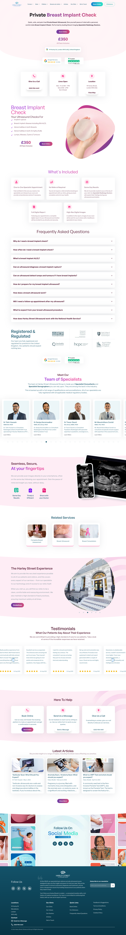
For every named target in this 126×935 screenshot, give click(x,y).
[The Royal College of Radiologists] (58, 334)
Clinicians (109, 4)
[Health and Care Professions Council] (80, 344)
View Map (91, 93)
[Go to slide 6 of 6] (100, 612)
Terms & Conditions (99, 906)
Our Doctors (50, 913)
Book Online (97, 4)
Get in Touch (83, 4)
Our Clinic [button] (73, 4)
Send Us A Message (20, 921)
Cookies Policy (97, 913)
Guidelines (17, 605)
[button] (8, 442)
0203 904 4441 (34, 88)
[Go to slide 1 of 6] (79, 612)
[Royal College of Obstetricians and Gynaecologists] (103, 334)
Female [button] (30, 4)
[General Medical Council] (80, 334)
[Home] (17, 4)
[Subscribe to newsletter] (113, 885)
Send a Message (63, 730)
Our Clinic (49, 906)
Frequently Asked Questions (78, 913)
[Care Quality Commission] (58, 344)
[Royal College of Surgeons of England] (103, 344)
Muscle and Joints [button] (55, 4)
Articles (66, 4)
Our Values (49, 910)
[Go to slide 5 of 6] (96, 612)
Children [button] (44, 4)
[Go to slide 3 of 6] (88, 612)
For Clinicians (74, 910)
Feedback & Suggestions (101, 902)
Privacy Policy (97, 909)
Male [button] (36, 4)
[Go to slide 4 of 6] (92, 612)
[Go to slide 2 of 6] (83, 612)
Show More (63, 801)
